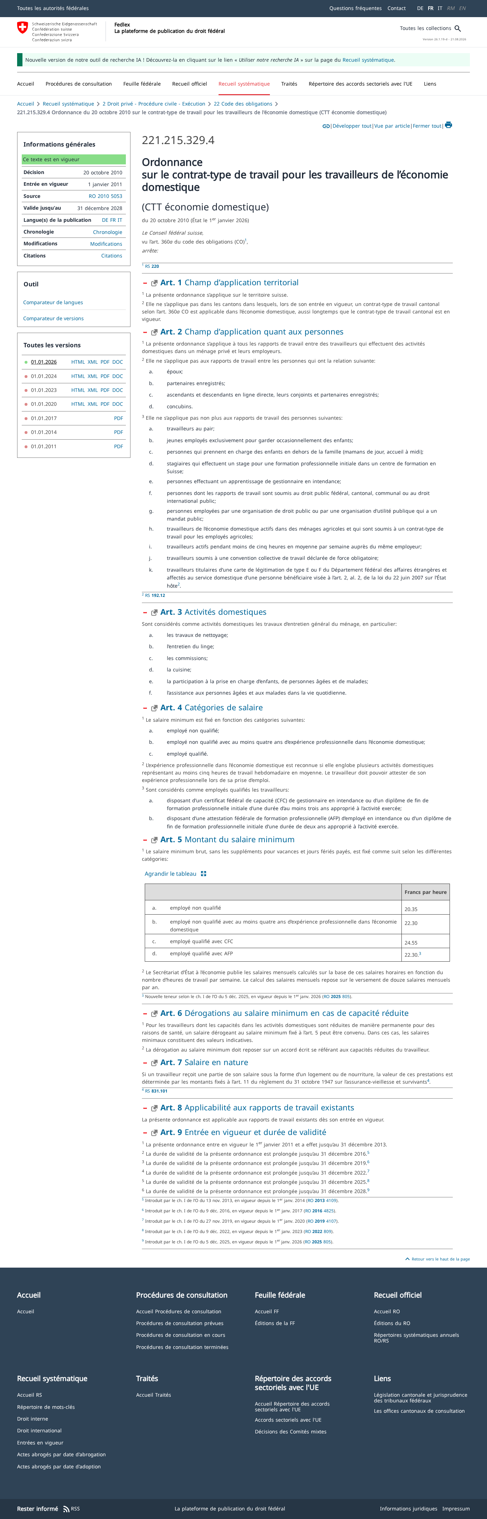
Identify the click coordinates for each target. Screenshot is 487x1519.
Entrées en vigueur (40, 1442)
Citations (111, 255)
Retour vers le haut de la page (436, 1259)
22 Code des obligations (243, 103)
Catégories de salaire (211, 707)
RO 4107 (322, 1221)
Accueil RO (387, 1311)
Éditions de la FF (275, 1323)
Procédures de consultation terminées (182, 1347)
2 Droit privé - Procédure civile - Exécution (154, 103)
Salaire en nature (204, 1062)
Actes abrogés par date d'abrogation (61, 1454)
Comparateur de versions (53, 318)
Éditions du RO (392, 1323)
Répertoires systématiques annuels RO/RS (416, 1337)
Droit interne (32, 1418)
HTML (78, 361)
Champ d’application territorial (229, 282)
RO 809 (318, 1231)
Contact (397, 8)
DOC (117, 361)
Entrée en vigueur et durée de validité (243, 1131)
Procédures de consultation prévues (180, 1323)
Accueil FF (267, 1311)
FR (431, 8)
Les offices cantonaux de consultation (419, 1410)
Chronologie (107, 232)
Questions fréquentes (355, 8)
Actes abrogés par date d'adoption (59, 1466)
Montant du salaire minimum (227, 839)
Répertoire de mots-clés (46, 1406)
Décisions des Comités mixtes (291, 1431)
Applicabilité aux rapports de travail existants (257, 1107)
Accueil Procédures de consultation (178, 1311)
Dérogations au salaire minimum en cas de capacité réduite (284, 1012)
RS (152, 266)
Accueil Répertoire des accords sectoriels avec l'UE (292, 1406)
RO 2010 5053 (105, 196)
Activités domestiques (213, 611)
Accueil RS (29, 1394)
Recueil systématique (368, 59)
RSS (71, 1509)
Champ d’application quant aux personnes (252, 331)
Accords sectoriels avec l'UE (288, 1419)
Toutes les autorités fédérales (53, 8)
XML (93, 361)
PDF (105, 361)
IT (440, 8)
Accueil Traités (153, 1394)
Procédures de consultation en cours (180, 1334)
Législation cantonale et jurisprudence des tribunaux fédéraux (420, 1397)
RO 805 (337, 996)
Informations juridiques (408, 1508)
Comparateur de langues (53, 302)
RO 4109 (322, 1200)
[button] (79, 83)
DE (420, 8)
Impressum (456, 1508)
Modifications (106, 243)
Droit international (39, 1430)
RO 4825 (319, 1210)
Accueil (25, 103)
